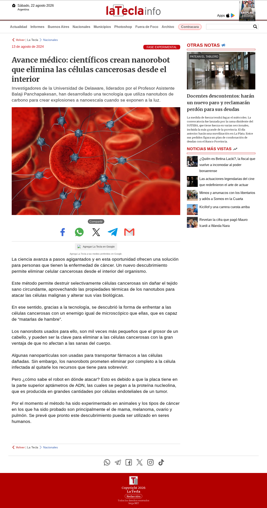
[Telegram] (118, 462)
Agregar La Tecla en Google (99, 246)
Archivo (168, 27)
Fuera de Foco (146, 27)
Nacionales (81, 27)
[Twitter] (139, 462)
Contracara (190, 27)
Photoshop (123, 27)
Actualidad (18, 27)
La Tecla (32, 39)
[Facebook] (129, 462)
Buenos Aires (58, 27)
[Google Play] (233, 15)
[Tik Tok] (161, 462)
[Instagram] (150, 462)
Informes (37, 27)
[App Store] (228, 15)
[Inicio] (14, 5)
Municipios (102, 27)
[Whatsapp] (107, 462)
